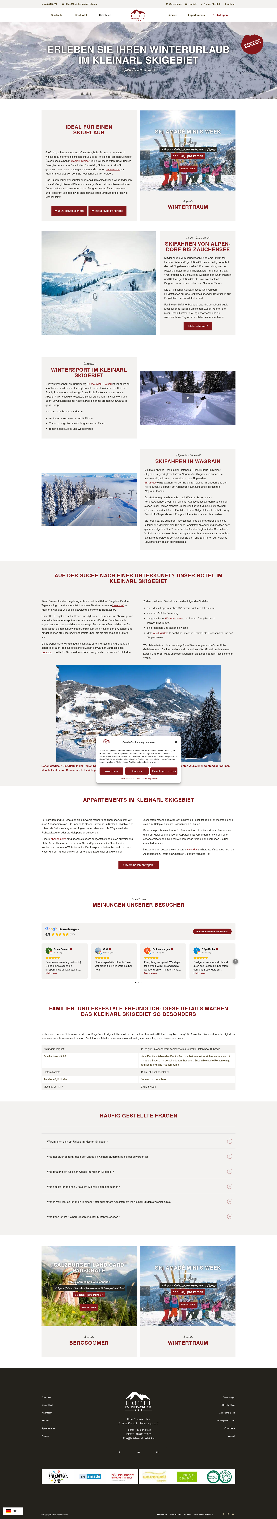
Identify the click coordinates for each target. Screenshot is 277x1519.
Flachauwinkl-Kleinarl (99, 384)
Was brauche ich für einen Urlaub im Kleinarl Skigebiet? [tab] (80, 1172)
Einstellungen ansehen (164, 771)
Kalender (192, 849)
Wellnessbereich (174, 618)
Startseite (46, 1397)
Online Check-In (212, 4)
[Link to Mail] (138, 1452)
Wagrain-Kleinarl (80, 161)
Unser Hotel (47, 1404)
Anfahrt (231, 4)
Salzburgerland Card (225, 1420)
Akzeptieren (111, 771)
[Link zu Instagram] (228, 1514)
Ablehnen (137, 771)
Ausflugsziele (160, 633)
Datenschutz (141, 778)
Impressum (153, 778)
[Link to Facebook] (119, 1452)
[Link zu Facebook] (223, 1514)
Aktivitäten (47, 1412)
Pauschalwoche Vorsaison (188, 131)
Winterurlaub (113, 169)
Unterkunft (118, 605)
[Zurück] (145, 155)
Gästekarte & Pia (227, 1412)
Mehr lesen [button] (52, 973)
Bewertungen (229, 1397)
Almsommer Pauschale (89, 1267)
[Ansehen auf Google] (49, 950)
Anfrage (45, 1435)
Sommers (47, 652)
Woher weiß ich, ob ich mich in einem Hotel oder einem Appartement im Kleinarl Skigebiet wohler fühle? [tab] (109, 1202)
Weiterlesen (188, 171)
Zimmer (45, 1420)
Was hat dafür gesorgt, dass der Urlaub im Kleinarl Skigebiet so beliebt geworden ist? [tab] (98, 1156)
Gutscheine (175, 4)
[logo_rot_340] (138, 15)
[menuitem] (174, 4)
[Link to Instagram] (157, 1452)
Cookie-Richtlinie (126, 778)
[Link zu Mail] (233, 1514)
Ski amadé (150, 482)
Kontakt (192, 4)
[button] (175, 742)
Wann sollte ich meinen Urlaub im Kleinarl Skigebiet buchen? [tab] (83, 1187)
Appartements (58, 839)
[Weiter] (230, 155)
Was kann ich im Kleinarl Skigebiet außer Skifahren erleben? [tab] (83, 1217)
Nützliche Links (228, 1404)
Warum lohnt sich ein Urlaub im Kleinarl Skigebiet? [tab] (77, 1141)
